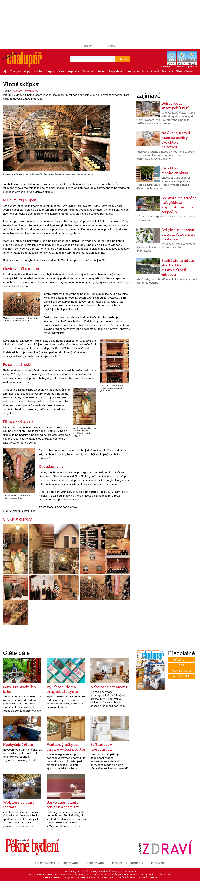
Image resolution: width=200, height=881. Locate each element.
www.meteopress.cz (186, 66)
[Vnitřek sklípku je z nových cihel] (92, 562)
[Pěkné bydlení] (32, 847)
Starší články (184, 71)
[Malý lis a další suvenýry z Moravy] (16, 587)
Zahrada (87, 71)
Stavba (37, 71)
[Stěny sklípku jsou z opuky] (41, 562)
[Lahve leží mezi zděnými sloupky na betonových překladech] (114, 360)
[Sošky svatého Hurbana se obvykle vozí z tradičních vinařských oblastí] (84, 406)
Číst (181, 665)
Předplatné (71, 863)
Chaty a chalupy (20, 71)
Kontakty (136, 863)
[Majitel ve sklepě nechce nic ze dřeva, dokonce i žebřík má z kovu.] (21, 303)
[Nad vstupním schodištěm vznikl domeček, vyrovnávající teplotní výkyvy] (66, 536)
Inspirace (73, 71)
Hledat (123, 59)
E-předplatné (95, 863)
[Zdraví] (165, 847)
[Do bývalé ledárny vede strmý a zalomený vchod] (66, 587)
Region (50, 71)
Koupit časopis (181, 670)
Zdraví (88, 46)
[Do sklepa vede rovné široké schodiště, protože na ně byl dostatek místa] (41, 536)
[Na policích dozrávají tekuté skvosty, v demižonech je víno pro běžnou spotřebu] (16, 612)
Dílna (61, 71)
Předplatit (181, 659)
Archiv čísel (181, 676)
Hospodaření (116, 71)
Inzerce (117, 863)
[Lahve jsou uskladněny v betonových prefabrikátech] (92, 536)
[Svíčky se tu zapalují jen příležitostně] (117, 536)
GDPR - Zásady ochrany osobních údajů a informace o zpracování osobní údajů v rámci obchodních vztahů (100, 877)
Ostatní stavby (30, 91)
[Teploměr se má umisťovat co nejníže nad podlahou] (19, 470)
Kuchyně (133, 71)
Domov (112, 46)
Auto (145, 71)
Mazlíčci (167, 71)
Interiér (100, 71)
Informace (158, 863)
